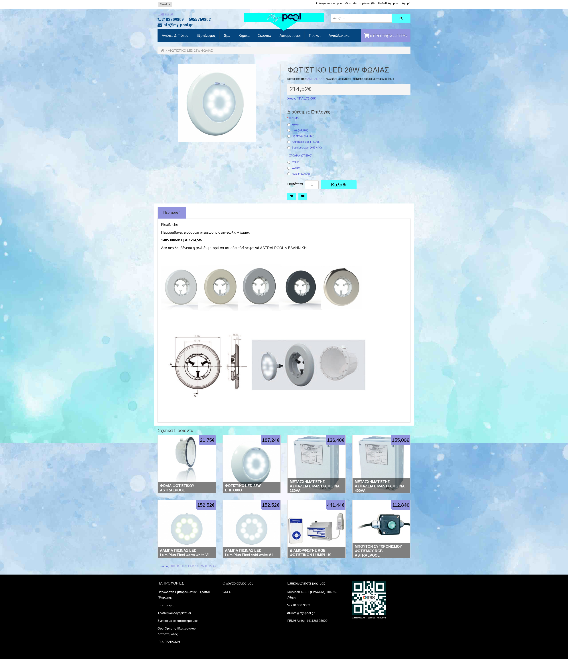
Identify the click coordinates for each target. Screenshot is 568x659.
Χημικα (244, 35)
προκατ (314, 35)
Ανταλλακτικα (338, 35)
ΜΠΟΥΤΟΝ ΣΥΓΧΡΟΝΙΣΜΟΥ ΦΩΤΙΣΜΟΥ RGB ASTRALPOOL (378, 551)
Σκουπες (264, 35)
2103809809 (173, 19)
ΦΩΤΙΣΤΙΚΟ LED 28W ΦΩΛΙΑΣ (191, 50)
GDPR (227, 592)
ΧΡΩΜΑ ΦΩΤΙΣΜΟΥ (301, 155)
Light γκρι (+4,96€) (303, 136)
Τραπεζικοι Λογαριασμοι (174, 613)
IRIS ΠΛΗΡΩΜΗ (169, 641)
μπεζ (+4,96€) (300, 130)
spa (226, 35)
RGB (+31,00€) (301, 173)
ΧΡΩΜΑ (294, 118)
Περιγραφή (171, 212)
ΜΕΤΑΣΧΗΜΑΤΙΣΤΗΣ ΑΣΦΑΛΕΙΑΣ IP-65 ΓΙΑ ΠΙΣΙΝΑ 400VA (380, 486)
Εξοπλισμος (206, 35)
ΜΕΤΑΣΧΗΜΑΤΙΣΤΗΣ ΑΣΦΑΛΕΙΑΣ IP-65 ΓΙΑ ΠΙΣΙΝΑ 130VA (315, 486)
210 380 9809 (300, 605)
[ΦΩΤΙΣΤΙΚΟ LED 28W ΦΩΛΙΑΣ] (217, 103)
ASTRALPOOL (316, 78)
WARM (296, 168)
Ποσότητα (295, 184)
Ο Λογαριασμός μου (329, 3)
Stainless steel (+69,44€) (307, 147)
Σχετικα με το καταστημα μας (178, 620)
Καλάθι (338, 185)
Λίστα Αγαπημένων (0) (360, 3)
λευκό (295, 124)
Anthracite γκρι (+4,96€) (306, 142)
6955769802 (200, 19)
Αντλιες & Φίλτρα (174, 35)
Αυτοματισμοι (290, 35)
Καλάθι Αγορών (388, 3)
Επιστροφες (166, 605)
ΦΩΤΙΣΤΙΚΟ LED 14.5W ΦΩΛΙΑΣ (193, 566)
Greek (164, 4)
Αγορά (406, 3)
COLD (295, 162)
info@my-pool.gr (177, 25)
